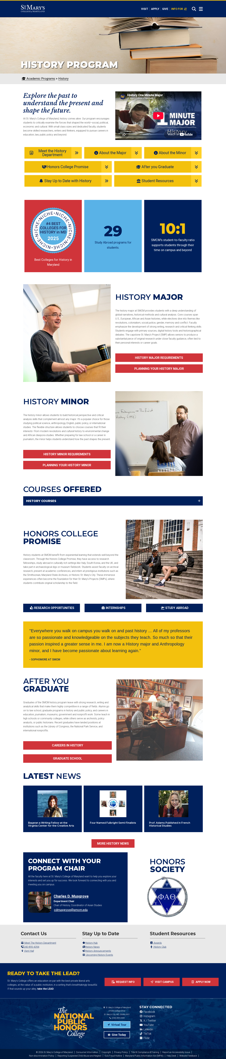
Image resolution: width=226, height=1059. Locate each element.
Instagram (149, 1016)
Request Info (125, 981)
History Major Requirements (159, 358)
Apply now (202, 981)
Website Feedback (188, 1056)
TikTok (147, 1033)
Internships (115, 608)
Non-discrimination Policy (41, 1056)
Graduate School (67, 758)
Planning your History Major (159, 369)
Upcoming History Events (99, 954)
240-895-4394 (31, 946)
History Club (159, 946)
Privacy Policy (121, 1052)
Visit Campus (164, 981)
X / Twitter (149, 1020)
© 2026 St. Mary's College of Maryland (54, 1052)
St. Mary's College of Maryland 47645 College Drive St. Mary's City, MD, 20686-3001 (117, 1011)
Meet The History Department (40, 942)
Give (165, 8)
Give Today (118, 1034)
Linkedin (148, 1029)
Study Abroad (176, 608)
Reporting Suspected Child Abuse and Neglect (79, 1056)
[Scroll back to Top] (218, 1051)
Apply (155, 8)
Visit (144, 8)
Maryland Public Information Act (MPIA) (144, 1056)
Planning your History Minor (67, 465)
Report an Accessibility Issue (176, 1052)
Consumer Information (87, 1052)
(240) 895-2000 (118, 1018)
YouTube (148, 1024)
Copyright (106, 1052)
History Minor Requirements (67, 454)
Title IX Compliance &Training (145, 1052)
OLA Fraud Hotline (113, 1056)
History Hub (91, 942)
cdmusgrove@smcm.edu (71, 910)
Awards (157, 942)
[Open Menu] (201, 9)
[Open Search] (193, 9)
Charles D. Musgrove (71, 896)
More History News (113, 843)
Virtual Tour (118, 1024)
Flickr (146, 1038)
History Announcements (98, 950)
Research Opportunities (54, 608)
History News (92, 946)
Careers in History (67, 745)
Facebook (149, 1011)
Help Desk (171, 1056)
